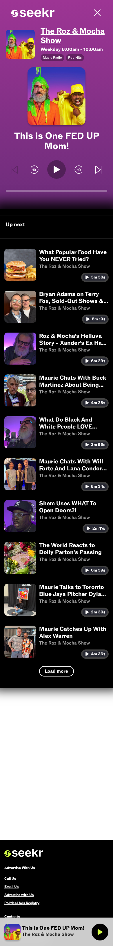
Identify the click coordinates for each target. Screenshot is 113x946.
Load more (56, 671)
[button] (56, 265)
